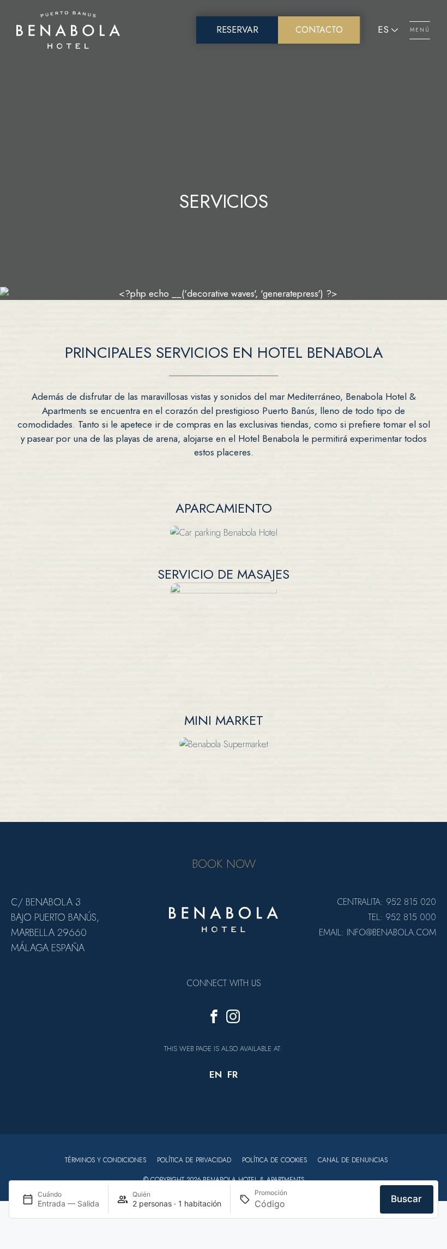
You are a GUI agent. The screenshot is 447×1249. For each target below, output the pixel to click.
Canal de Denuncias (353, 1160)
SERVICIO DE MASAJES (223, 574)
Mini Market (223, 720)
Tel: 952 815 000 (402, 917)
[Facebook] (214, 1019)
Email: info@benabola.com (377, 932)
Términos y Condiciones (105, 1160)
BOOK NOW (224, 863)
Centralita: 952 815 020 (386, 902)
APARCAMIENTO (224, 508)
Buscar (406, 1198)
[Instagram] (233, 1019)
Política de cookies (274, 1160)
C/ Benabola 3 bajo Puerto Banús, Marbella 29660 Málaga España (55, 925)
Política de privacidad (194, 1160)
